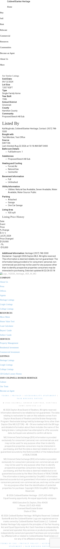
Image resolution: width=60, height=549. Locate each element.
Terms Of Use (9, 543)
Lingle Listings (6, 304)
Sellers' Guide (6, 335)
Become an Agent (7, 391)
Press (2, 286)
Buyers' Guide (6, 330)
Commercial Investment (10, 352)
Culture (3, 382)
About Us (4, 282)
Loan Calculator (6, 326)
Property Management (9, 343)
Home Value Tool (7, 321)
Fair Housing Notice (30, 398)
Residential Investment (9, 348)
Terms (5, 395)
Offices (3, 291)
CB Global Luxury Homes (11, 374)
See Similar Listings (10, 76)
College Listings (6, 309)
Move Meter (5, 317)
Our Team (4, 386)
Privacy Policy (29, 543)
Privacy (17, 395)
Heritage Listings (7, 300)
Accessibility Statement (40, 395)
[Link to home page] (3, 3)
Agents (3, 295)
